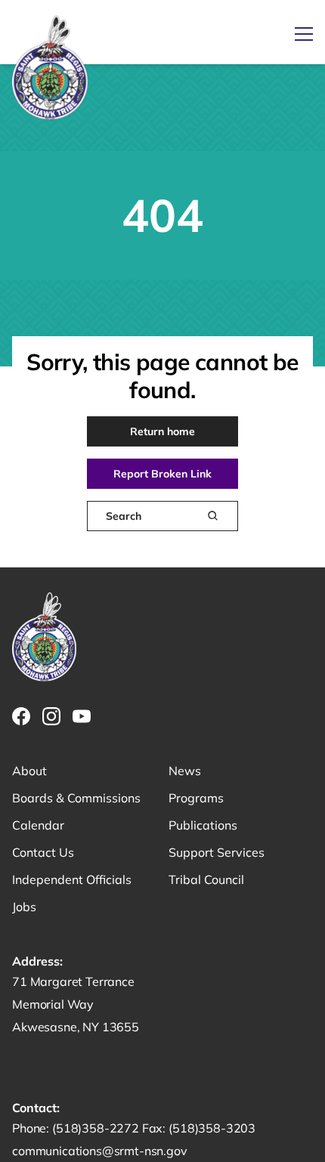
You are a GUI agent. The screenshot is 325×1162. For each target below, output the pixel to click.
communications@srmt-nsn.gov (99, 1150)
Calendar (38, 825)
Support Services (217, 852)
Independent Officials (72, 879)
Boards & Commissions (76, 797)
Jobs (24, 906)
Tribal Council (206, 879)
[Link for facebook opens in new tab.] (21, 716)
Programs (196, 797)
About (29, 770)
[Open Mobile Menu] (304, 34)
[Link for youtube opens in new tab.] (82, 716)
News (185, 770)
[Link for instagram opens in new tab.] (51, 716)
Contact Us (43, 852)
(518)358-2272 (97, 1128)
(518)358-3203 (212, 1128)
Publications (203, 825)
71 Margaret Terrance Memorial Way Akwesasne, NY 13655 (75, 1004)
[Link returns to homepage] (50, 68)
